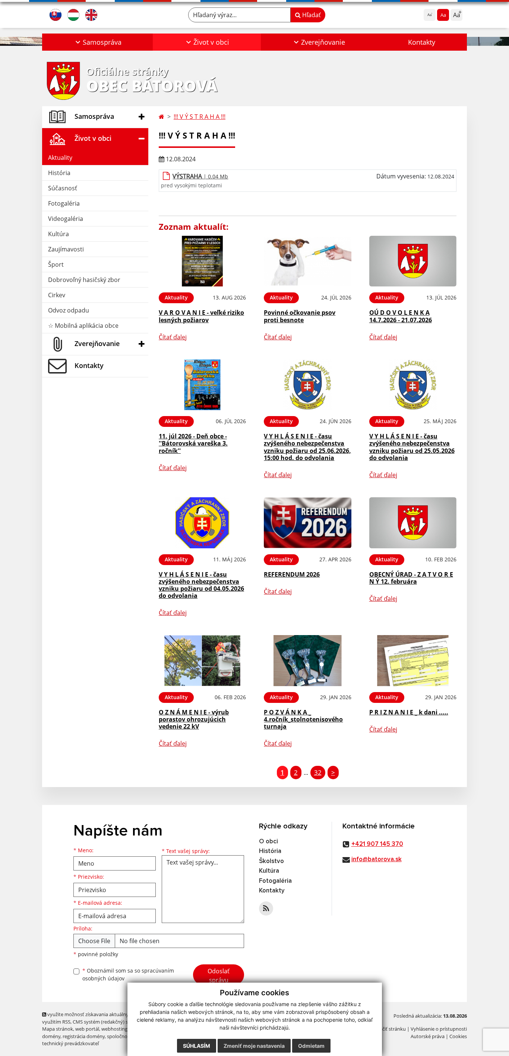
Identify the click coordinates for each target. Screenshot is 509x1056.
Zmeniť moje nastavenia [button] (254, 1046)
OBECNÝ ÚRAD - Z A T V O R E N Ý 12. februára (411, 578)
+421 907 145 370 (377, 844)
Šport (56, 264)
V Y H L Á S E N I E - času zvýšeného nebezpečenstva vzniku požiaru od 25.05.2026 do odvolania (412, 447)
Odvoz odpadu (68, 310)
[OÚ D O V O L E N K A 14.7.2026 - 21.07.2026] (412, 261)
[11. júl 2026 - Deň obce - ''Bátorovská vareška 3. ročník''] (202, 384)
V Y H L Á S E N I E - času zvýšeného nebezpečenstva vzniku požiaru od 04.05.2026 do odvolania (201, 585)
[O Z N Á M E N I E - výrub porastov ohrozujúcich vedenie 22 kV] (202, 660)
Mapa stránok (57, 1028)
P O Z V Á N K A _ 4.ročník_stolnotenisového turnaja (303, 719)
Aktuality (60, 157)
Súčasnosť (62, 188)
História (59, 173)
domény (51, 1036)
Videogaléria (65, 219)
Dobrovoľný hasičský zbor (84, 280)
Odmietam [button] (311, 1046)
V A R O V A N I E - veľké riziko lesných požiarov (201, 316)
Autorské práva (428, 1036)
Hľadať (311, 15)
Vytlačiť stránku (388, 1028)
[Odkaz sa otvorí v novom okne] (266, 908)
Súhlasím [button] (196, 1046)
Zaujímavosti (66, 249)
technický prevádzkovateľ (70, 1043)
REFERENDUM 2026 (292, 574)
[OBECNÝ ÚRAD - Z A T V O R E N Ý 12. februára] (412, 522)
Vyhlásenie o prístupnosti (439, 1028)
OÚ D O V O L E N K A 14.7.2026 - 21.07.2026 (400, 316)
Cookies (458, 1036)
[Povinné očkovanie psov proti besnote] (307, 261)
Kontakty (421, 42)
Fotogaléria (64, 203)
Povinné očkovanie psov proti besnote (299, 316)
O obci (268, 841)
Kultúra (58, 234)
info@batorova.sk (376, 859)
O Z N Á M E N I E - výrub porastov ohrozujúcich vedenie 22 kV (194, 719)
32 (318, 772)
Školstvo (271, 861)
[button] (97, 42)
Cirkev (56, 295)
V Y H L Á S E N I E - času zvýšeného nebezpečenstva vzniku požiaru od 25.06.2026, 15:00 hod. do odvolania (307, 447)
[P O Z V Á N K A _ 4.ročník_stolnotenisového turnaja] (307, 660)
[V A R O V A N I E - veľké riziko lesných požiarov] (202, 261)
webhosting (114, 1028)
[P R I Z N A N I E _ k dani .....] (412, 660)
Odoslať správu (219, 975)
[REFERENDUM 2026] (307, 522)
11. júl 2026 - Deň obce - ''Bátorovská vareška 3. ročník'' (193, 443)
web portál (87, 1028)
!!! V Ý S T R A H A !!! (199, 116)
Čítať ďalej (173, 337)
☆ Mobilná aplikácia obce (83, 325)
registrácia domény (84, 1036)
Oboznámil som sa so (128, 974)
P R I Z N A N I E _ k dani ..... (408, 712)
